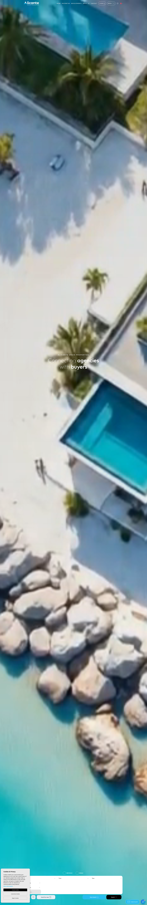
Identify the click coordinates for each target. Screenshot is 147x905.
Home (59, 3)
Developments (76, 3)
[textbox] (40, 878)
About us (86, 3)
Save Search (93, 897)
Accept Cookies (15, 890)
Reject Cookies (15, 898)
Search (113, 897)
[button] (143, 901)
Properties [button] (66, 3)
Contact (94, 3)
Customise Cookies (15, 894)
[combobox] (40, 878)
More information (8, 886)
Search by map (45, 897)
